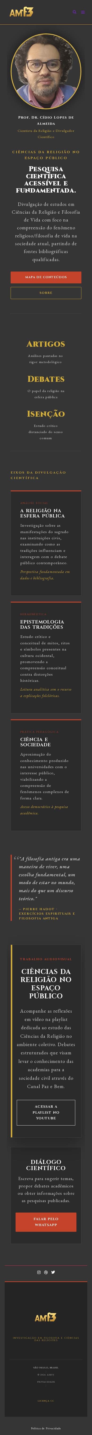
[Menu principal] (83, 12)
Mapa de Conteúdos (46, 277)
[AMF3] (22, 12)
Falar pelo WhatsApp (46, 1222)
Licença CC (46, 1400)
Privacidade (46, 1381)
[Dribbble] (46, 1272)
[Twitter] (53, 1272)
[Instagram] (39, 1272)
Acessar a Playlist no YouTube (46, 1112)
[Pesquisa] (74, 12)
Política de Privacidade (46, 1428)
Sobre (46, 293)
